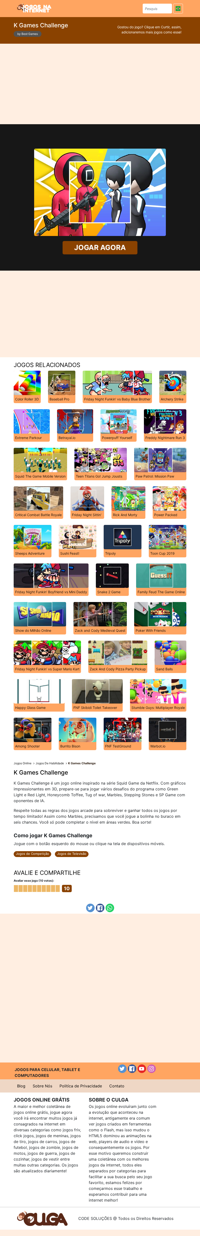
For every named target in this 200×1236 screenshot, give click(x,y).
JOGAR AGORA (100, 247)
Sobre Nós (42, 1085)
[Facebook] (100, 908)
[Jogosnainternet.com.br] (34, 8)
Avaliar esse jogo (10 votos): (34, 880)
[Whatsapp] (110, 908)
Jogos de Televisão (71, 854)
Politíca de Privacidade (81, 1085)
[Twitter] (90, 908)
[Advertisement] (100, 84)
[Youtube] (142, 1068)
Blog (21, 1085)
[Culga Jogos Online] (42, 1218)
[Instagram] (151, 1068)
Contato (116, 1085)
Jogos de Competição (32, 854)
